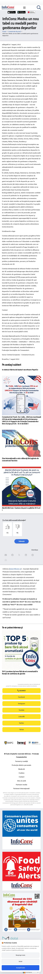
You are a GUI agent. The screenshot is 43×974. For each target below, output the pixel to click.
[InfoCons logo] (8, 7)
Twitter (21, 723)
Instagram (21, 704)
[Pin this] (32, 555)
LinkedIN (21, 717)
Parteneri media (21, 785)
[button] (24, 7)
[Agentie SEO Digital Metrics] (21, 939)
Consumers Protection (10, 684)
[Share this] (12, 555)
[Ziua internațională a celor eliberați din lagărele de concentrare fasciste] (21, 443)
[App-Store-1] (22, 12)
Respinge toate (20, 955)
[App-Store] (12, 12)
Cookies (21, 773)
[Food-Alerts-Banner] (21, 871)
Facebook (21, 697)
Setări (20, 961)
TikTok (21, 730)
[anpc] (8, 743)
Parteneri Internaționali (21, 789)
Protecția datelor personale (21, 765)
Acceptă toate (20, 968)
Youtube (21, 710)
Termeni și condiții (21, 761)
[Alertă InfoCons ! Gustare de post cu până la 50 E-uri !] (21, 486)
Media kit (21, 769)
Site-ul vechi (21, 781)
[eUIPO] (34, 743)
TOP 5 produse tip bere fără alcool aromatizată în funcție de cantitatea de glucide (20, 672)
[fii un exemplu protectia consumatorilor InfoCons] (21, 912)
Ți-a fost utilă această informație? (14, 520)
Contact (21, 777)
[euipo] (21, 743)
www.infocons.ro (15, 569)
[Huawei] (31, 12)
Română (28, 972)
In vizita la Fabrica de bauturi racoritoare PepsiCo (20, 370)
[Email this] (5, 555)
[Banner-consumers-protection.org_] (21, 830)
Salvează (21, 541)
